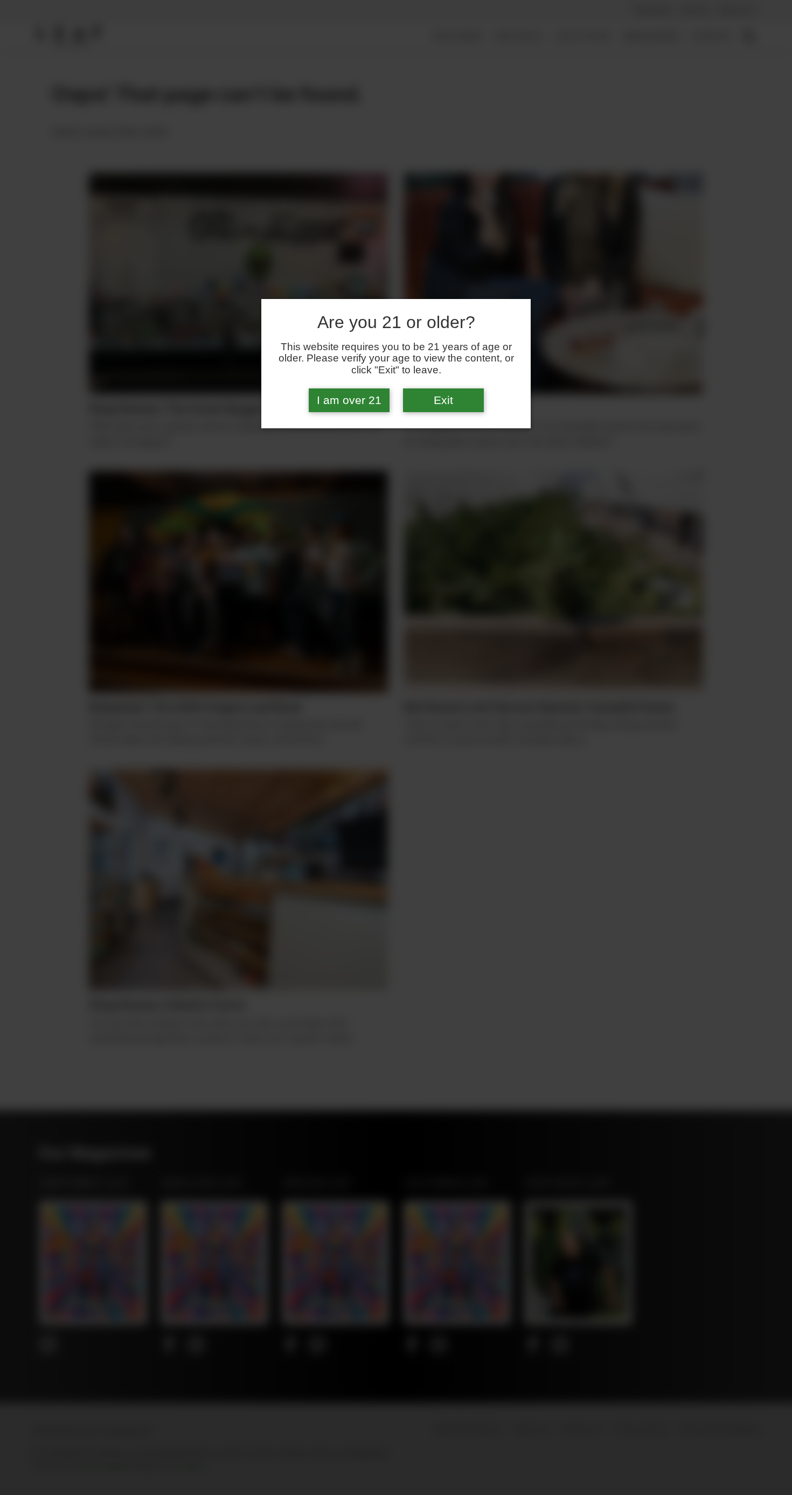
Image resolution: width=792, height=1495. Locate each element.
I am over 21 (349, 400)
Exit (443, 400)
